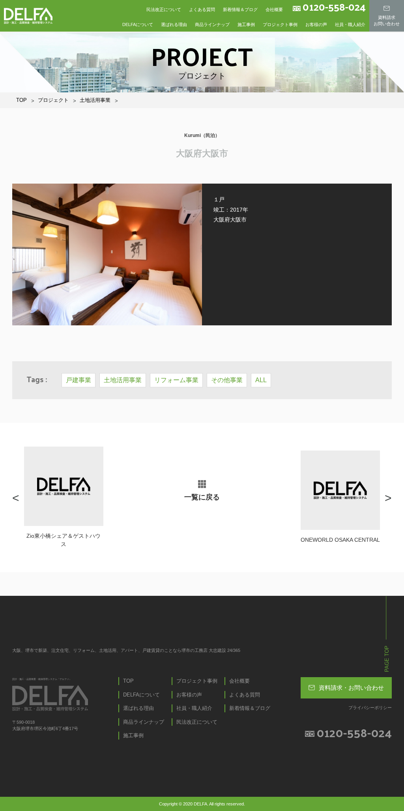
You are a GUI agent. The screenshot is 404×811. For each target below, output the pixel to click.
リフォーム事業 (176, 380)
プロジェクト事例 (280, 24)
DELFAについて (137, 24)
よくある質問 (202, 9)
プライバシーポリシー (370, 707)
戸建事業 (78, 380)
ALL (261, 380)
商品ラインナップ (212, 24)
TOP (21, 100)
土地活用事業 (95, 100)
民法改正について (163, 9)
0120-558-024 (334, 7)
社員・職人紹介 (350, 24)
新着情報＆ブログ (240, 9)
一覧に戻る (202, 497)
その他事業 (227, 380)
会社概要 (274, 9)
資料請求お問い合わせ (387, 20)
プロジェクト (53, 100)
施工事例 (246, 24)
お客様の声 (316, 24)
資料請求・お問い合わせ (351, 687)
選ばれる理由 (174, 24)
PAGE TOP (387, 659)
